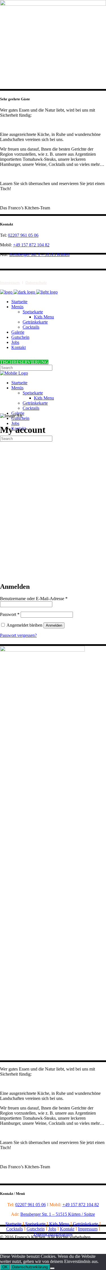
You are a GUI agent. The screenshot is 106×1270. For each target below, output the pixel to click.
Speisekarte (35, 1223)
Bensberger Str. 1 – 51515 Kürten (39, 254)
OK (5, 1267)
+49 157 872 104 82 (31, 244)
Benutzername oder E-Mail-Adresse (34, 598)
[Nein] (52, 1268)
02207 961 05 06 (23, 235)
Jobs (52, 1228)
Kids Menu (59, 1223)
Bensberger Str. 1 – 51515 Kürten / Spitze (57, 1214)
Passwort (10, 614)
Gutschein (36, 1228)
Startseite (13, 1223)
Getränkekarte (85, 1223)
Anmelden (54, 625)
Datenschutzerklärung (53, 1234)
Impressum (10, 283)
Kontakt (67, 1228)
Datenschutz (36, 283)
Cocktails (14, 1228)
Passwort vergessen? (18, 635)
